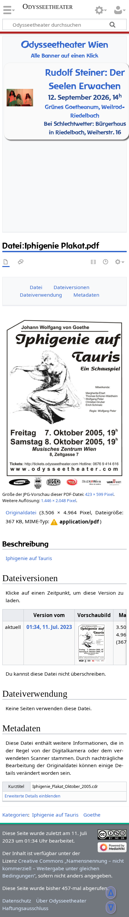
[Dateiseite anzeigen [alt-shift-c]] (6, 262)
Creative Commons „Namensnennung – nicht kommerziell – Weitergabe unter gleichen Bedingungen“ (63, 868)
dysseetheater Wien (64, 45)
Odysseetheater (47, 7)
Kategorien (15, 814)
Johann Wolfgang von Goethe (66, 165)
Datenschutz (16, 900)
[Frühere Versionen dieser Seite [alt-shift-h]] (105, 262)
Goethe (92, 814)
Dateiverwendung (41, 294)
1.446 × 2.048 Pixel (58, 500)
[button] (74, 521)
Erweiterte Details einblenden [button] (33, 796)
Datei (36, 287)
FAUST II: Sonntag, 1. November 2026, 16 (66, 182)
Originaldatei (21, 512)
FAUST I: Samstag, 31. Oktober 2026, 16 (66, 173)
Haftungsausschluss (25, 908)
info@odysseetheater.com (77, 217)
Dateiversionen (71, 287)
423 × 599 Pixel (99, 494)
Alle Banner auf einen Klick (64, 56)
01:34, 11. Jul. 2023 (49, 627)
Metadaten (86, 294)
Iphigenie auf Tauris (29, 558)
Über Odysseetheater (61, 900)
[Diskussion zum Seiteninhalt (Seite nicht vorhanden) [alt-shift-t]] (20, 262)
